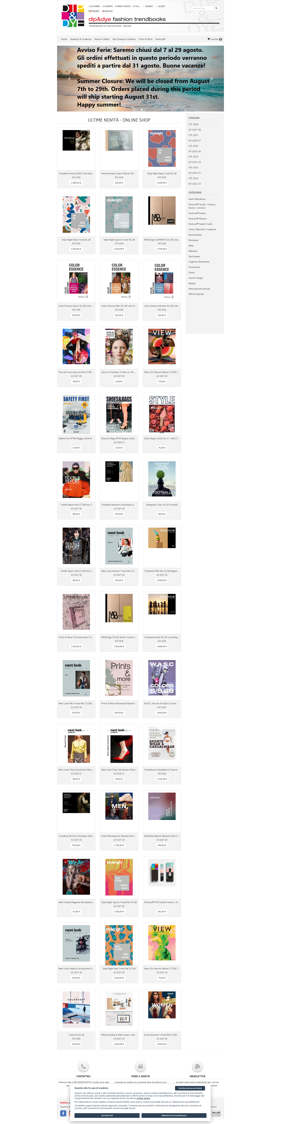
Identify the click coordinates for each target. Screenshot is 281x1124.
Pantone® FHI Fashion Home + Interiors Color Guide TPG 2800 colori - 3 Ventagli (162, 902)
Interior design (196, 277)
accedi (161, 6)
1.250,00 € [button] (76, 646)
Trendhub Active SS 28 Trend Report (162, 637)
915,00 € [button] (119, 182)
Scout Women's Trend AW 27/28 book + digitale (162, 1034)
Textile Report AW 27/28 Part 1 (76, 570)
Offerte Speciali (196, 293)
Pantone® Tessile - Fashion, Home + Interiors (202, 206)
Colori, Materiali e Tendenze (202, 229)
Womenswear (195, 234)
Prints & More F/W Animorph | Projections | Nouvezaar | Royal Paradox (76, 637)
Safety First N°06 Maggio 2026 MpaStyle (76, 438)
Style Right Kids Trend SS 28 (76, 239)
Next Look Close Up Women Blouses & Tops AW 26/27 (76, 769)
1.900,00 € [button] (119, 646)
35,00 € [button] (161, 447)
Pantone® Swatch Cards (200, 223)
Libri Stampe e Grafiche (124, 39)
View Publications (197, 199)
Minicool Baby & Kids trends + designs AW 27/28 (119, 1034)
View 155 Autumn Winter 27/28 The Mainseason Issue (162, 372)
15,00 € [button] (76, 447)
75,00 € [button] (162, 381)
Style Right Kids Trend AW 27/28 (119, 968)
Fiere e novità (123, 6)
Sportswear (194, 256)
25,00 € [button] (119, 447)
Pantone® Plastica (198, 218)
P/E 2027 (193, 135)
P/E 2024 (193, 167)
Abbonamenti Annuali (199, 288)
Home (64, 39)
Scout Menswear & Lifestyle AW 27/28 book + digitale (119, 835)
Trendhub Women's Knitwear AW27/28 (76, 835)
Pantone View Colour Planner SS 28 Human (119, 173)
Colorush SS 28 (76, 1034)
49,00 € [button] (119, 381)
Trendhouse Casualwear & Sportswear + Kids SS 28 (162, 769)
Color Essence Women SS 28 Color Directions (162, 305)
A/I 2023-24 (195, 172)
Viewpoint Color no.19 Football (162, 504)
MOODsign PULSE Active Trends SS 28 (119, 637)
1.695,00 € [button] (162, 1044)
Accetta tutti (107, 1115)
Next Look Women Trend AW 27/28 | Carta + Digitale (119, 570)
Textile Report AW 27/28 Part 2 (76, 504)
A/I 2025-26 (195, 151)
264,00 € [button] (162, 911)
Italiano (95, 11)
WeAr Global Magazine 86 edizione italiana (76, 902)
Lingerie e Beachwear (199, 261)
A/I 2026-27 (195, 140)
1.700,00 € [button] (162, 249)
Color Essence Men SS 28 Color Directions (119, 305)
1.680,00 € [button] (76, 182)
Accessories (194, 267)
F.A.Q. (137, 6)
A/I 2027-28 (195, 129)
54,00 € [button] (76, 911)
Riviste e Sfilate (101, 39)
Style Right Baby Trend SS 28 (162, 173)
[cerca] (216, 8)
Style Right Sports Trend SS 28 (119, 239)
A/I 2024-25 (195, 162)
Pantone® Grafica (197, 213)
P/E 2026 (193, 145)
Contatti (108, 6)
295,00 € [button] (119, 580)
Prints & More (146, 39)
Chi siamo (95, 6)
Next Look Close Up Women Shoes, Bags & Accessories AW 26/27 (119, 769)
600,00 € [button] (119, 712)
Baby (191, 245)
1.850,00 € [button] (162, 712)
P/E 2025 (193, 156)
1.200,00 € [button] (162, 182)
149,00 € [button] (76, 978)
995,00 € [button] (162, 845)
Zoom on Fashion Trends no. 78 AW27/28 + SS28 (119, 372)
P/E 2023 (193, 178)
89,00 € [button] (76, 514)
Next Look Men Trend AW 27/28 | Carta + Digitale (76, 703)
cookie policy (143, 1098)
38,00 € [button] (76, 381)
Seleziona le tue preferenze (173, 1115)
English (108, 11)
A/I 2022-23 (195, 183)
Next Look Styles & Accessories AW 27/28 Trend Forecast (76, 968)
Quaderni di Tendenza (80, 39)
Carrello (215, 39)
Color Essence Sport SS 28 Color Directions (76, 305)
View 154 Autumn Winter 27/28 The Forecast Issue (162, 968)
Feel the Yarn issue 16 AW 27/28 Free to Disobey (76, 372)
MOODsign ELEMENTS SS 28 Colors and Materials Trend (162, 239)
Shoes (192, 272)
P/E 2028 (193, 124)
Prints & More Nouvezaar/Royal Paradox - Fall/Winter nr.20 (119, 703)
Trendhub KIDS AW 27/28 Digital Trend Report (162, 570)
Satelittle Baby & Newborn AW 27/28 (162, 835)
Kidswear (193, 250)
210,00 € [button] (76, 315)
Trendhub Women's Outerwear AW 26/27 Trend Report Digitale (119, 504)
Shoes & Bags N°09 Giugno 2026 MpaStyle (119, 438)
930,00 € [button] (76, 1044)
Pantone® (160, 39)
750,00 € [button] (119, 514)
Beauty (192, 283)
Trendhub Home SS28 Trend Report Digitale (76, 173)
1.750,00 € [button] (119, 845)
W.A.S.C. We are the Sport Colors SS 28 (162, 703)
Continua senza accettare (190, 1088)
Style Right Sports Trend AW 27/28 (119, 902)
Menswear (194, 240)
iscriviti (149, 6)
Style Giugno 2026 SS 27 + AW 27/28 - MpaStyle (162, 438)
